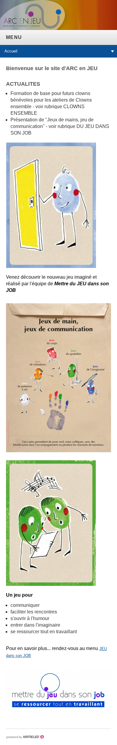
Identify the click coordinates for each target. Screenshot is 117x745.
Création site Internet (25, 737)
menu (14, 37)
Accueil (10, 51)
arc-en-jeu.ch (40, 21)
